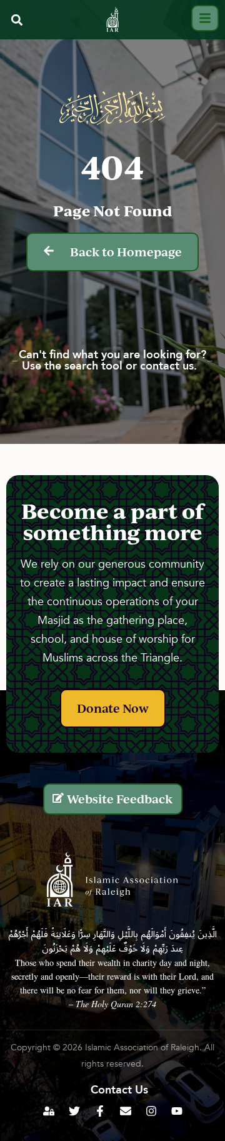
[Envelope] (125, 1111)
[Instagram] (151, 1111)
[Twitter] (74, 1111)
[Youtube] (177, 1111)
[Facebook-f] (100, 1111)
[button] (16, 19)
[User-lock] (49, 1111)
